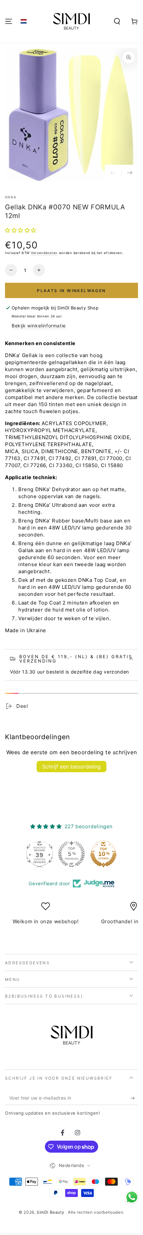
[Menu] (8, 21)
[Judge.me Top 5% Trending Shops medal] (71, 854)
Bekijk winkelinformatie (39, 325)
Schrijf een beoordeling (71, 766)
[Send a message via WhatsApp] (132, 1197)
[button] (23, 21)
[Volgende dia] (129, 173)
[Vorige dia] (113, 173)
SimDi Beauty (51, 1212)
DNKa (10, 197)
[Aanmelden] (134, 1098)
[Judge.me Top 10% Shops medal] (103, 854)
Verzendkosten (44, 253)
